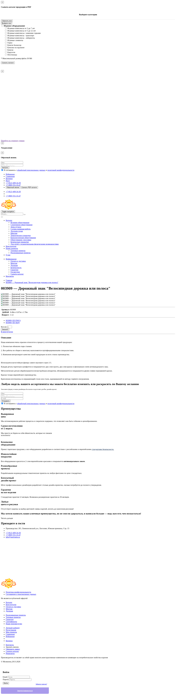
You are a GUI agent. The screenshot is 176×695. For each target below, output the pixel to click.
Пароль (6, 679)
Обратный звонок (13, 187)
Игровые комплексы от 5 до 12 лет (21, 31)
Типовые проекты (18, 251)
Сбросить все (7, 21)
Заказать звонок (12, 647)
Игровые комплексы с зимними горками (24, 33)
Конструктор (11, 246)
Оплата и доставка (18, 261)
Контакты (10, 276)
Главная (9, 280)
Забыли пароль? (41, 684)
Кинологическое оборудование (23, 238)
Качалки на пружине (15, 48)
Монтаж (14, 263)
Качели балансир (14, 45)
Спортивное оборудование (21, 225)
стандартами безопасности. (103, 449)
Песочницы (12, 55)
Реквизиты (10, 653)
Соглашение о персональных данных (21, 594)
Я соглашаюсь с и (39, 170)
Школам (14, 233)
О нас (8, 255)
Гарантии (14, 270)
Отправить (6, 401)
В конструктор (7, 332)
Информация (11, 259)
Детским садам (17, 231)
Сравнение (10, 634)
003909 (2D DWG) (13, 320)
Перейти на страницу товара (12, 141)
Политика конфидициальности (18, 592)
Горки (9, 43)
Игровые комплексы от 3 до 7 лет (21, 28)
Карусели (11, 52)
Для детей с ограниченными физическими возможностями (35, 244)
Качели (10, 50)
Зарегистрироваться (25, 691)
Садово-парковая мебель (21, 229)
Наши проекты (12, 248)
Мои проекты (11, 632)
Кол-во (4, 327)
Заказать (5, 168)
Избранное (10, 636)
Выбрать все (6, 23)
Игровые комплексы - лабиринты (21, 38)
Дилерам (14, 265)
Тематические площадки (21, 235)
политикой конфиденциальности (60, 170)
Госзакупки (15, 272)
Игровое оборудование (14, 26)
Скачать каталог (8, 63)
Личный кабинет (13, 628)
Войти (6, 683)
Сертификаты (11, 622)
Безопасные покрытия (20, 242)
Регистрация (11, 630)
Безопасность (16, 268)
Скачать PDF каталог (29, 187)
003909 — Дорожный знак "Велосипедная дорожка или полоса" (32, 282)
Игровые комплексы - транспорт (20, 36)
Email (5, 677)
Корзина (9, 641)
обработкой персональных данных (31, 170)
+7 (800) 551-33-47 (13, 185)
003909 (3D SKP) (13, 323)
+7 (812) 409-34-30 (13, 183)
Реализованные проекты (21, 253)
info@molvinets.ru (13, 537)
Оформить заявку (13, 649)
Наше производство (14, 624)
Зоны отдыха (16, 227)
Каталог (9, 220)
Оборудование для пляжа (21, 240)
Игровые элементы (15, 40)
